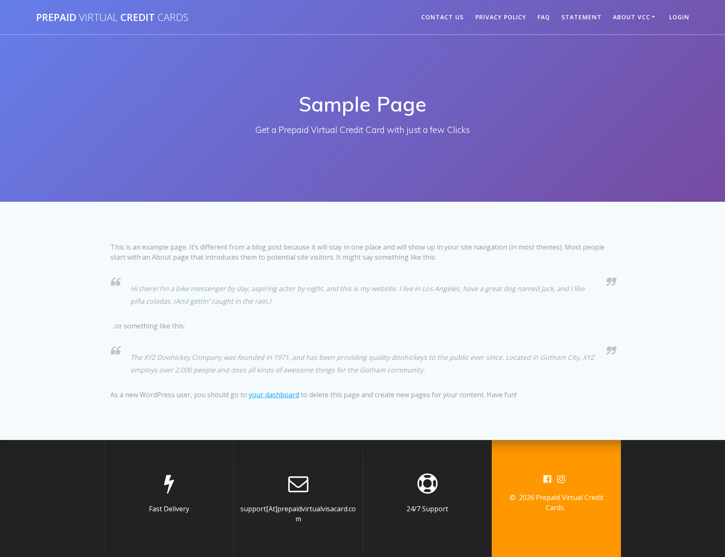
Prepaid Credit (112, 17)
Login (679, 17)
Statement (581, 17)
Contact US (442, 17)
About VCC (631, 17)
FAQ (543, 17)
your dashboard (274, 394)
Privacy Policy (500, 17)
